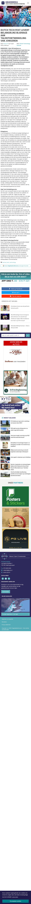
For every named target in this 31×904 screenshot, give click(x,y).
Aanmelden (5, 591)
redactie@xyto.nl (7, 570)
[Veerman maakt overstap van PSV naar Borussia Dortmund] (5, 438)
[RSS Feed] (9, 578)
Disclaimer (4, 622)
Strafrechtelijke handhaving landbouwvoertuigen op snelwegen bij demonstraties (21, 473)
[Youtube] (5, 578)
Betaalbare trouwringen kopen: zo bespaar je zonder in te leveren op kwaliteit (20, 444)
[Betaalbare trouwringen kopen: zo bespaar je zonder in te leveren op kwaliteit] (5, 445)
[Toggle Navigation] (28, 3)
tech (8, 262)
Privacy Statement (6, 624)
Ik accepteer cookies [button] (15, 901)
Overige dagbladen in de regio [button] (10, 614)
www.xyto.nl (6, 572)
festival (4, 262)
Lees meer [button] (15, 897)
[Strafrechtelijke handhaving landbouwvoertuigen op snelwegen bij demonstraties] (5, 474)
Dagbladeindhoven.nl (11, 2)
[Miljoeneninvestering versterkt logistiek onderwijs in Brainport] (5, 452)
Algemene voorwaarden (7, 619)
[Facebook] (2, 578)
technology (13, 262)
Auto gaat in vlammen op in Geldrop (21, 457)
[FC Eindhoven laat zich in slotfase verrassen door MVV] (5, 423)
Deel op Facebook (16, 289)
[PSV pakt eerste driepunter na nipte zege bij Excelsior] (5, 430)
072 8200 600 (7, 568)
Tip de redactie (16, 296)
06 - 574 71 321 (21, 281)
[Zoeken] (28, 335)
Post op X (16, 292)
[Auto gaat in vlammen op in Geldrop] (5, 459)
